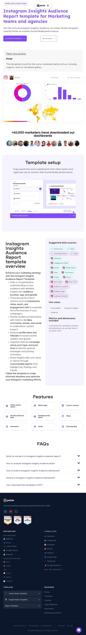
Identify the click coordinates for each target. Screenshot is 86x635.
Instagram (51, 544)
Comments (69, 272)
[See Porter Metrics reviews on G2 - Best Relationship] (27, 521)
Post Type (58, 282)
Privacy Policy (34, 626)
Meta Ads (50, 536)
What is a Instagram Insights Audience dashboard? (30, 478)
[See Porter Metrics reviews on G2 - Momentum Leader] (7, 521)
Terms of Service (19, 626)
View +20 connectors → (53, 569)
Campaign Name (60, 253)
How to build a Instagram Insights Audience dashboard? (33, 471)
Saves (68, 277)
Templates (48, 596)
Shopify (50, 549)
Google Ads (51, 540)
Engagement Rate (61, 263)
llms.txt (70, 626)
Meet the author (16, 54)
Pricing (46, 592)
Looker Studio (11, 546)
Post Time (72, 282)
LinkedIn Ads (52, 557)
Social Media (55, 308)
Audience (54, 312)
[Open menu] (48, 5)
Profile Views (70, 268)
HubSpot (50, 553)
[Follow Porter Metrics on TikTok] (16, 512)
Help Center (49, 609)
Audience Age (59, 291)
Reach (56, 268)
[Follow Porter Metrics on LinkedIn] (5, 512)
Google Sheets (12, 550)
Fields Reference (50, 604)
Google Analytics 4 (54, 565)
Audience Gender (60, 296)
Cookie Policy (46, 626)
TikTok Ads (51, 561)
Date (76, 253)
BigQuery (9, 539)
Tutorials (47, 600)
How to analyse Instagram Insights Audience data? (30, 464)
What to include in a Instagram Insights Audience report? (33, 456)
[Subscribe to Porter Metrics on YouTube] (11, 512)
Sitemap (61, 626)
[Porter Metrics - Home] (41, 5)
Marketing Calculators (52, 613)
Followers (57, 258)
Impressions (58, 249)
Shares (56, 277)
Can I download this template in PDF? (24, 485)
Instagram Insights (71, 308)
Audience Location (61, 286)
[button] (43, 456)
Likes (56, 272)
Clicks (72, 249)
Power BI (9, 554)
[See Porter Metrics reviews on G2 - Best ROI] (17, 521)
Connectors (50, 531)
